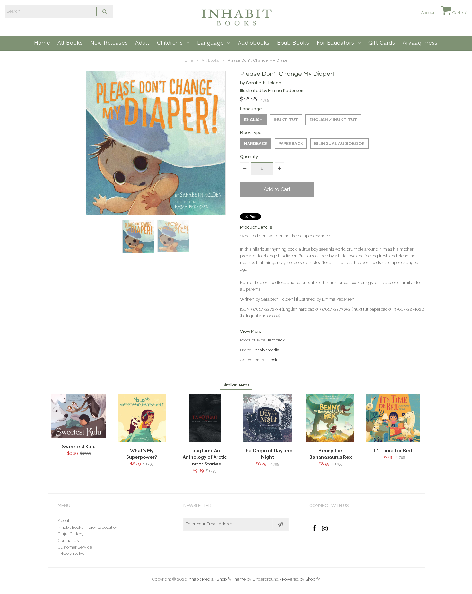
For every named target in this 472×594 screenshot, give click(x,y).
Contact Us (68, 540)
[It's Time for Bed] (393, 440)
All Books (70, 43)
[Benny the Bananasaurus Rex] (330, 440)
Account (429, 12)
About (63, 520)
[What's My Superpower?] (142, 440)
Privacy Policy (71, 554)
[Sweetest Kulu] (78, 436)
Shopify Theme (231, 579)
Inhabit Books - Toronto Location (88, 527)
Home (42, 43)
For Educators (335, 43)
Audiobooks (254, 43)
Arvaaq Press (420, 43)
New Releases (109, 43)
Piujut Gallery (70, 533)
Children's (170, 43)
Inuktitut (286, 119)
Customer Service (75, 547)
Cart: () (459, 12)
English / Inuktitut (333, 119)
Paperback (290, 143)
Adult (142, 43)
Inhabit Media (266, 350)
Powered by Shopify (301, 579)
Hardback (255, 143)
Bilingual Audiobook (339, 143)
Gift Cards (381, 43)
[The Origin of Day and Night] (267, 440)
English (253, 119)
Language (210, 43)
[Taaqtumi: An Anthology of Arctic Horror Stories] (205, 440)
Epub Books (293, 43)
